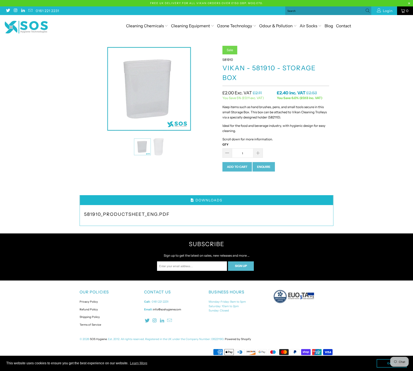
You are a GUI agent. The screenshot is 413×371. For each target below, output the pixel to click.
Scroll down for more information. (247, 139)
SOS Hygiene (98, 339)
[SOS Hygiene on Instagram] (15, 11)
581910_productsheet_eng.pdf (127, 214)
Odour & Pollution (276, 25)
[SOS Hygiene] (35, 27)
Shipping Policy (90, 317)
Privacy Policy (89, 301)
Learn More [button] (138, 363)
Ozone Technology (235, 25)
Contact (343, 25)
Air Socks (309, 25)
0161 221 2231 (47, 11)
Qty (225, 144)
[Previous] (87, 89)
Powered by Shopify (238, 339)
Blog (329, 25)
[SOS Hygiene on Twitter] (7, 11)
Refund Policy (89, 309)
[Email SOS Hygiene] (30, 11)
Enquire (263, 167)
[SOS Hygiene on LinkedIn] (22, 11)
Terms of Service (90, 324)
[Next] (210, 89)
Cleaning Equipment (190, 25)
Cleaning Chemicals (145, 25)
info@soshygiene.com (167, 309)
